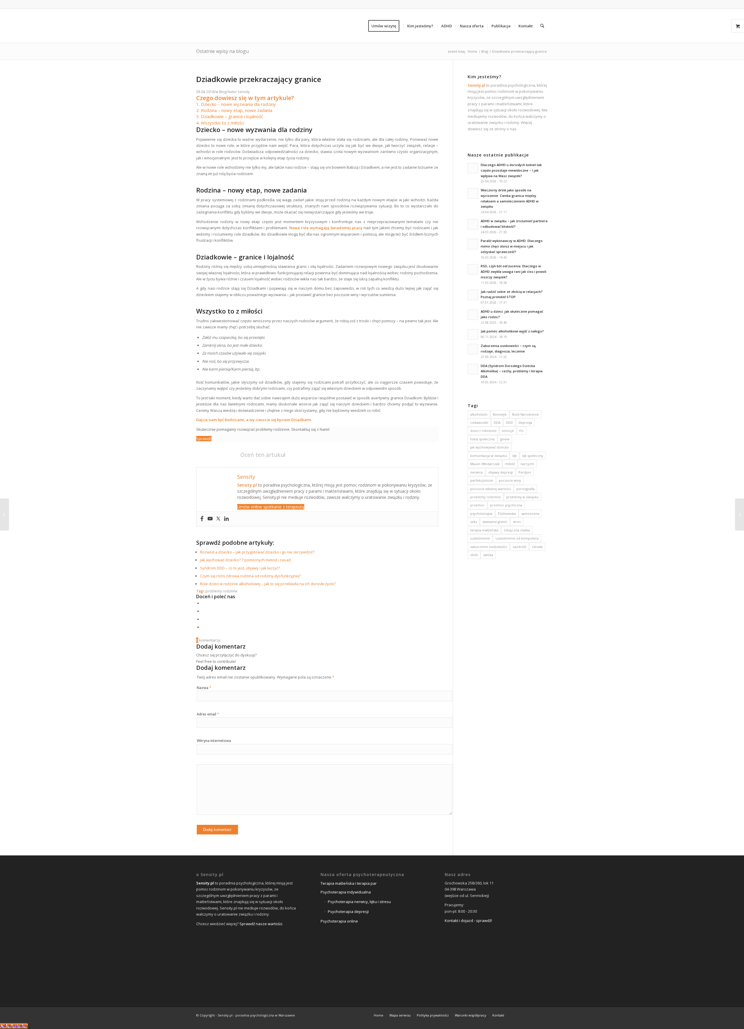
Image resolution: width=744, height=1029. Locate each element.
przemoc (477, 505)
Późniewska (507, 513)
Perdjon (524, 472)
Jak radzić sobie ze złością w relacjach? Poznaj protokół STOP (512, 294)
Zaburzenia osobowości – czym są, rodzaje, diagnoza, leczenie (508, 348)
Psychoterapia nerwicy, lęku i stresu (359, 901)
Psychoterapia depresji (348, 911)
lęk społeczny (532, 455)
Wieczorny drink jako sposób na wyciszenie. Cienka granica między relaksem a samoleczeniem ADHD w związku (510, 198)
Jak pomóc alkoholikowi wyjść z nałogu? (512, 331)
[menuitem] (385, 26)
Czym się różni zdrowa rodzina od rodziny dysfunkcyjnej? (250, 575)
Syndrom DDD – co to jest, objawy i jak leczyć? (240, 568)
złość (474, 555)
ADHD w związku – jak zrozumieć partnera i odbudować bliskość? (514, 224)
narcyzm (527, 464)
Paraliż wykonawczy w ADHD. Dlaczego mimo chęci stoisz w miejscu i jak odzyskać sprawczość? (512, 246)
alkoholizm (478, 414)
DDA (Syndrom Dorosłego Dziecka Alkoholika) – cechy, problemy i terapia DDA (512, 371)
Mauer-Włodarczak (485, 464)
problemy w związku (522, 497)
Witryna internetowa (214, 740)
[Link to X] (526, 1015)
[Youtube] (210, 519)
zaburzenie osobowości (488, 546)
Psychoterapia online (339, 921)
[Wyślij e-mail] (203, 627)
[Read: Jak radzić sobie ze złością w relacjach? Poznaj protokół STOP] (473, 295)
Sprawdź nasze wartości (260, 923)
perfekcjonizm (481, 480)
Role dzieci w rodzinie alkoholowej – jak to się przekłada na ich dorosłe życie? (268, 583)
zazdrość (519, 546)
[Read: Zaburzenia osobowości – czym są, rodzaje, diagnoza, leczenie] (473, 349)
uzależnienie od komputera (517, 538)
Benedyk (500, 414)
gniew (504, 439)
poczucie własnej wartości (490, 489)
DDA (497, 422)
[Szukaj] (542, 26)
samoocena (530, 513)
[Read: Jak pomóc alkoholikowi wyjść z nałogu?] (473, 334)
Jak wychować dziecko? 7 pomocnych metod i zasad (245, 559)
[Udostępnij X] (203, 611)
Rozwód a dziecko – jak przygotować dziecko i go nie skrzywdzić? (257, 552)
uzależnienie (480, 538)
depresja (525, 422)
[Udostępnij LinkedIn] (203, 619)
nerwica (476, 472)
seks (473, 521)
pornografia (525, 489)
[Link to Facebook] (517, 1015)
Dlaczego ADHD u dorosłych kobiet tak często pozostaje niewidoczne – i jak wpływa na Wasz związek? (511, 170)
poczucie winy (510, 480)
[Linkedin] (226, 519)
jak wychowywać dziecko (489, 447)
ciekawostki (479, 422)
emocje (508, 430)
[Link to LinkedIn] (534, 1015)
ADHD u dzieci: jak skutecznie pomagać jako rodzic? (512, 314)
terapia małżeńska (484, 530)
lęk (514, 455)
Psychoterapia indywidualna (346, 892)
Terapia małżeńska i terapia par (349, 883)
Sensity (244, 91)
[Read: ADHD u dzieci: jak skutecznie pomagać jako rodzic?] (473, 314)
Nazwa (204, 687)
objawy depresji (500, 472)
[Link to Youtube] (543, 1015)
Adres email (208, 714)
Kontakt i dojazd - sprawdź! (468, 920)
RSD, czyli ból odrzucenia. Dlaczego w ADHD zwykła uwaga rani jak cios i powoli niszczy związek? (513, 271)
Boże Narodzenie (525, 414)
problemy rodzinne (221, 591)
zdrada (537, 546)
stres (517, 521)
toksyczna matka (517, 530)
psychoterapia (481, 513)
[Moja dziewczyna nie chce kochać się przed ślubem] (4, 514)
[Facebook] (202, 519)
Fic (521, 430)
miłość (510, 464)
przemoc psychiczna (506, 505)
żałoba (488, 555)
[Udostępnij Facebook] (203, 603)
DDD (509, 422)
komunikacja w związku (488, 455)
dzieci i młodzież (483, 430)
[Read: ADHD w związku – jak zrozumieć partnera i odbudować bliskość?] (473, 224)
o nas (511, 128)
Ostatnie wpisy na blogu (222, 51)
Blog (222, 91)
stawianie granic (494, 521)
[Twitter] (218, 519)
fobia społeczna (482, 439)
